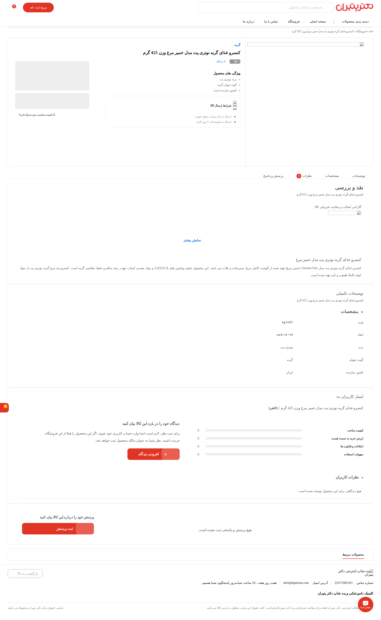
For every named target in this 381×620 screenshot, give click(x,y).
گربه (237, 45)
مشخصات (332, 176)
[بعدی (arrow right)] (378, 619)
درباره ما (249, 21)
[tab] (361, 176)
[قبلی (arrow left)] (380, 619)
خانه (371, 31)
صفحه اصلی (318, 21)
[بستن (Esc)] (380, 615)
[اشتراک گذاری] (378, 615)
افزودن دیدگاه (148, 454)
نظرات (305, 176)
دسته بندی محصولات (356, 21)
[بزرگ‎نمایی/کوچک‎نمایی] (375, 615)
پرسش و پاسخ (273, 176)
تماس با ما (271, 21)
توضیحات (358, 176)
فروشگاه (294, 21)
